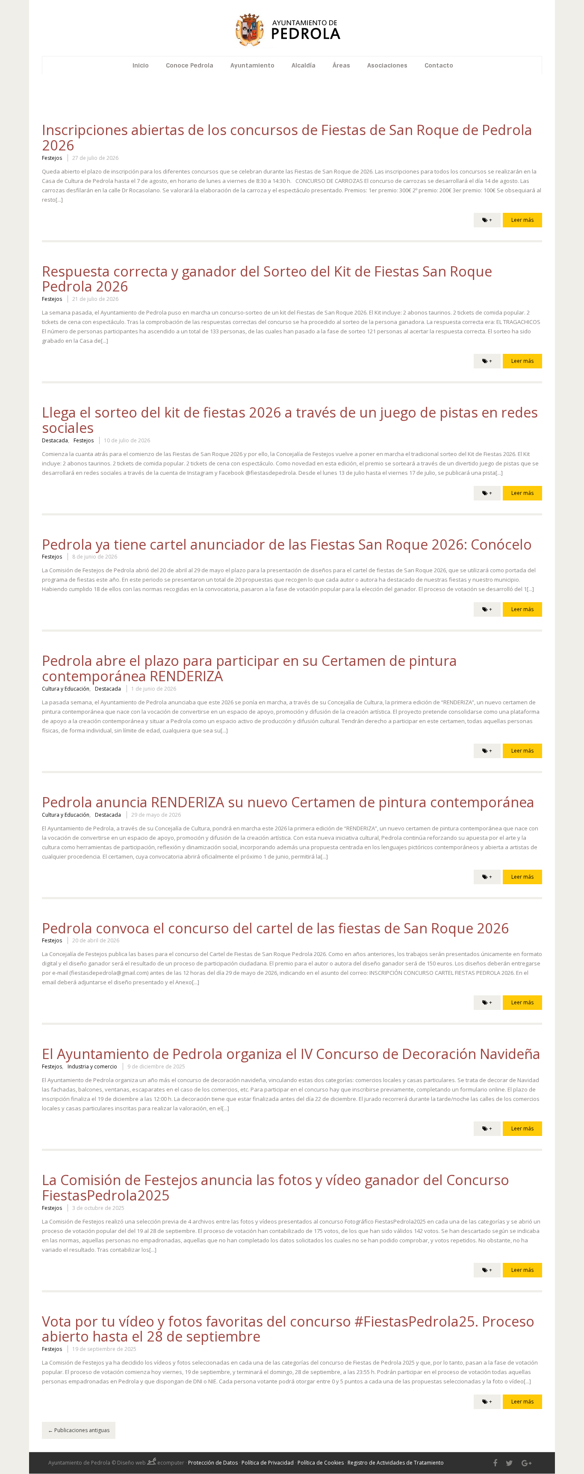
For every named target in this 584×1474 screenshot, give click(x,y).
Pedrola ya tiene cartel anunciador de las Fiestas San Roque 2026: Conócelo (287, 544)
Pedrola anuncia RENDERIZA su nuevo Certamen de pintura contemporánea (288, 802)
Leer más (522, 220)
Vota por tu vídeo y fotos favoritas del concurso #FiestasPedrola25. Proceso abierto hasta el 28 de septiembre (288, 1329)
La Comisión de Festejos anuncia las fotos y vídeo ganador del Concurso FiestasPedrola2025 (275, 1187)
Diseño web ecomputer (151, 1462)
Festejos (52, 158)
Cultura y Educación (65, 688)
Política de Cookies (321, 1462)
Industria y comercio (92, 1066)
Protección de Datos (213, 1462)
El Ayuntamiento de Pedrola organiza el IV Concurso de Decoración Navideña (291, 1053)
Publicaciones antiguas (78, 1430)
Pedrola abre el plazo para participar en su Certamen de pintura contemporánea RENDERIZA (249, 668)
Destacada (55, 440)
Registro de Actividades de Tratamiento (396, 1462)
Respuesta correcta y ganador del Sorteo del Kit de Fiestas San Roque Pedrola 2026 (267, 279)
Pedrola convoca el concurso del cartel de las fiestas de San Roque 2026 (275, 928)
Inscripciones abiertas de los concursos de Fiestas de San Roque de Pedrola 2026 (287, 137)
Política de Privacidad (268, 1462)
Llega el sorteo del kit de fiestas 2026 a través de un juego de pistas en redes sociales (290, 420)
